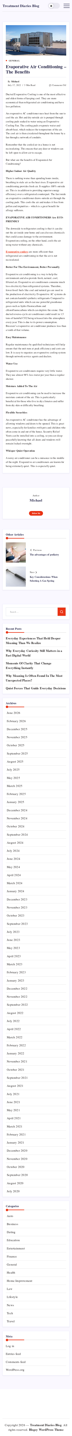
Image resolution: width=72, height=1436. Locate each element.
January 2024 (15, 891)
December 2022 (17, 988)
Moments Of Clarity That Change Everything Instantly (28, 665)
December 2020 (17, 1150)
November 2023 (17, 907)
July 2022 (13, 1021)
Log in (10, 1346)
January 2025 (15, 802)
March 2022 (14, 1037)
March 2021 (14, 1126)
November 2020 (17, 1159)
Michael (15, 81)
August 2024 (15, 842)
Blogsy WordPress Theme (46, 1429)
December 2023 (17, 899)
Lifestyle (12, 1297)
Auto (10, 1216)
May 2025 (13, 778)
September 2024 (17, 834)
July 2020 (13, 1191)
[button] (54, 6)
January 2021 (15, 1142)
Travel (11, 1321)
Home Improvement (19, 1281)
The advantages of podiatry (44, 554)
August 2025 (15, 761)
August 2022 (15, 1013)
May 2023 (13, 948)
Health (11, 1272)
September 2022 (17, 1004)
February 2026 (16, 721)
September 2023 (17, 924)
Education (13, 1240)
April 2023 (14, 956)
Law (9, 1289)
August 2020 (15, 1183)
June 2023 (13, 940)
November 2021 (17, 1061)
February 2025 (16, 794)
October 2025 (15, 745)
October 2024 (15, 826)
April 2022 (14, 1029)
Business (12, 1224)
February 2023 (16, 972)
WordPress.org (15, 1370)
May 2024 (13, 867)
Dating (11, 1232)
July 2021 (13, 1094)
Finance (12, 1256)
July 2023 (13, 932)
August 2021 (15, 1086)
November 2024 (17, 818)
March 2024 (14, 883)
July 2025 (13, 769)
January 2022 (15, 1053)
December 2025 (17, 729)
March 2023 (14, 964)
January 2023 (15, 980)
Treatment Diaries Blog (21, 5)
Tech (10, 1313)
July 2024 (13, 851)
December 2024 (17, 810)
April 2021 (14, 1118)
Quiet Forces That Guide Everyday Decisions (36, 688)
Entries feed (13, 1354)
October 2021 (15, 1069)
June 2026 (13, 713)
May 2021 (13, 1110)
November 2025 (17, 737)
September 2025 (17, 753)
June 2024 (13, 859)
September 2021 (17, 1078)
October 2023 (15, 915)
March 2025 (14, 786)
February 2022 (16, 1045)
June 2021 (13, 1102)
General (12, 1264)
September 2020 (17, 1175)
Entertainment (16, 1248)
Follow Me (36, 513)
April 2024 (14, 875)
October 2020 (15, 1167)
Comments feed (16, 1362)
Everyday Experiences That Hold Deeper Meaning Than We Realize (33, 640)
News (10, 1305)
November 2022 (17, 996)
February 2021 (16, 1134)
